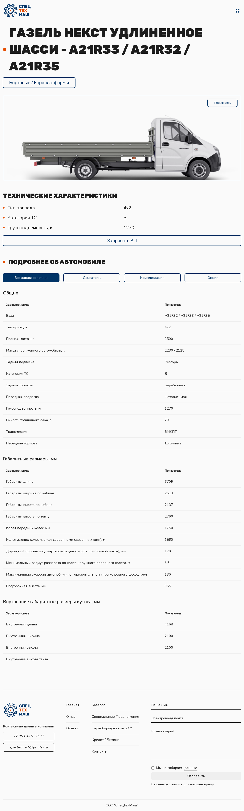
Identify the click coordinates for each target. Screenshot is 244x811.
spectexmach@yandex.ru (29, 747)
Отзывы (72, 728)
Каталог (98, 705)
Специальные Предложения (115, 716)
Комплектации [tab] (152, 277)
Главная (72, 705)
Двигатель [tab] (92, 277)
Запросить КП (122, 241)
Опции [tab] (213, 277)
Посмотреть (222, 103)
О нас (70, 716)
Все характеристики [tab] (31, 277)
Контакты (100, 751)
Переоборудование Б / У (112, 728)
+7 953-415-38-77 (28, 736)
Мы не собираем (176, 768)
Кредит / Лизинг (105, 740)
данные (190, 768)
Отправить (196, 776)
